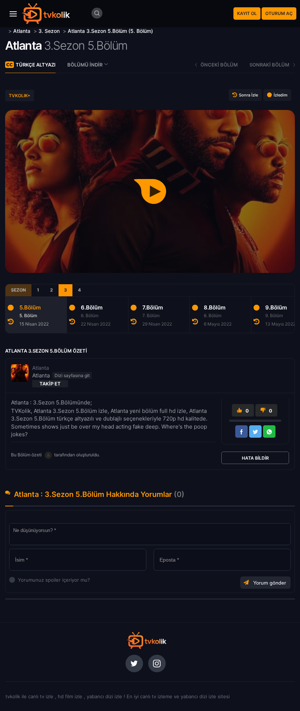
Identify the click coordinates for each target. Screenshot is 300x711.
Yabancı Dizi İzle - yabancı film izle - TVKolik (45, 13)
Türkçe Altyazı (36, 65)
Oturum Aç (279, 13)
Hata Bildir (255, 458)
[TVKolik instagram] (157, 663)
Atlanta (23, 45)
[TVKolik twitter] (134, 663)
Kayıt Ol (247, 13)
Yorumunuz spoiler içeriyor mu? (20, 580)
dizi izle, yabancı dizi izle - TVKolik (146, 640)
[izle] (6, 31)
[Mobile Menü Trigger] (13, 14)
